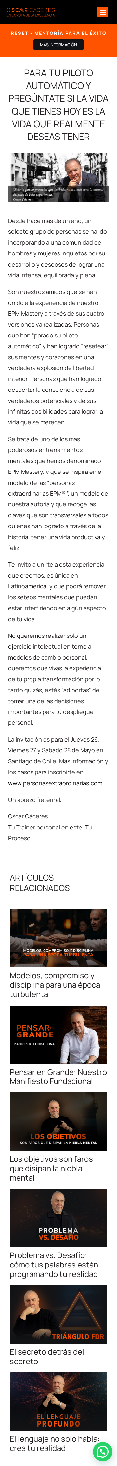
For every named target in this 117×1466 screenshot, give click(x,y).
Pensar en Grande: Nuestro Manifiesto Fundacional (58, 1076)
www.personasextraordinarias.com (55, 783)
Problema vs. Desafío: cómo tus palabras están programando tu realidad (54, 1264)
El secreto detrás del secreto (47, 1356)
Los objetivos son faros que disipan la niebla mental (51, 1168)
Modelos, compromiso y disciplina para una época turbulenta (55, 984)
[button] (103, 12)
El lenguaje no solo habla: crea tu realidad (55, 1443)
